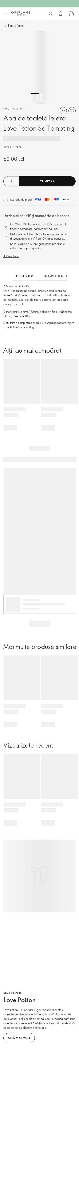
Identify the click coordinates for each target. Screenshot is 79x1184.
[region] (39, 67)
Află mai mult (11, 256)
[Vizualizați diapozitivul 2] (44, 97)
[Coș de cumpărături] (71, 13)
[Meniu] (5, 13)
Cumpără (47, 181)
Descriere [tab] (25, 276)
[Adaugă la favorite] (72, 110)
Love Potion (14, 109)
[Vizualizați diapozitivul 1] (35, 97)
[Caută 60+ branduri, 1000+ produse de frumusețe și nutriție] (51, 13)
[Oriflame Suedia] (20, 13)
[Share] (63, 110)
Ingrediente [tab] (56, 276)
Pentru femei (16, 26)
